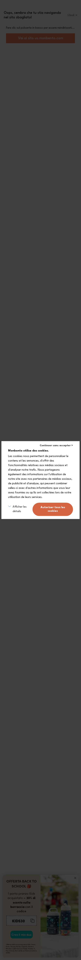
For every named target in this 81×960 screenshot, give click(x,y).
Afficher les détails (20, 509)
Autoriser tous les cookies (52, 509)
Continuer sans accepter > (56, 445)
